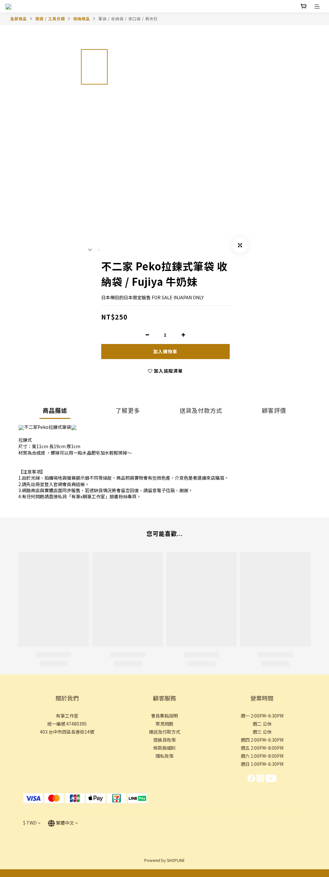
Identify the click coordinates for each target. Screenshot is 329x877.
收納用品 (81, 18)
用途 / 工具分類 (50, 18)
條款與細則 (164, 748)
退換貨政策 (164, 740)
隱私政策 (164, 756)
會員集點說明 (164, 715)
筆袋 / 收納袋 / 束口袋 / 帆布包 (128, 18)
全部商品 (18, 18)
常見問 (162, 723)
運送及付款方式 (164, 731)
